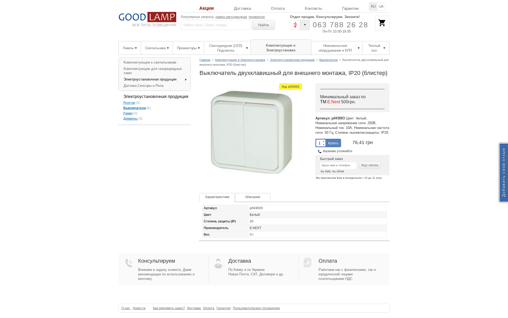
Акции (206, 8)
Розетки (129, 103)
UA (381, 6)
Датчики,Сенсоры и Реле (144, 86)
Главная (204, 59)
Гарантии (350, 8)
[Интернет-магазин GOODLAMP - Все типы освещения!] (147, 19)
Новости (139, 308)
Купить (333, 143)
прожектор (257, 17)
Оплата (278, 8)
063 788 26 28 (340, 25)
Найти (263, 25)
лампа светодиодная (231, 17)
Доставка (242, 8)
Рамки (128, 113)
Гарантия (223, 308)
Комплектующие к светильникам (150, 62)
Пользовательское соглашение (256, 308)
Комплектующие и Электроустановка (240, 59)
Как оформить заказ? (169, 308)
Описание (252, 197)
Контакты (313, 8)
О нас (126, 308)
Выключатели (328, 59)
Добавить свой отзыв (503, 172)
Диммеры (130, 118)
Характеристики (217, 197)
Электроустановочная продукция (292, 59)
